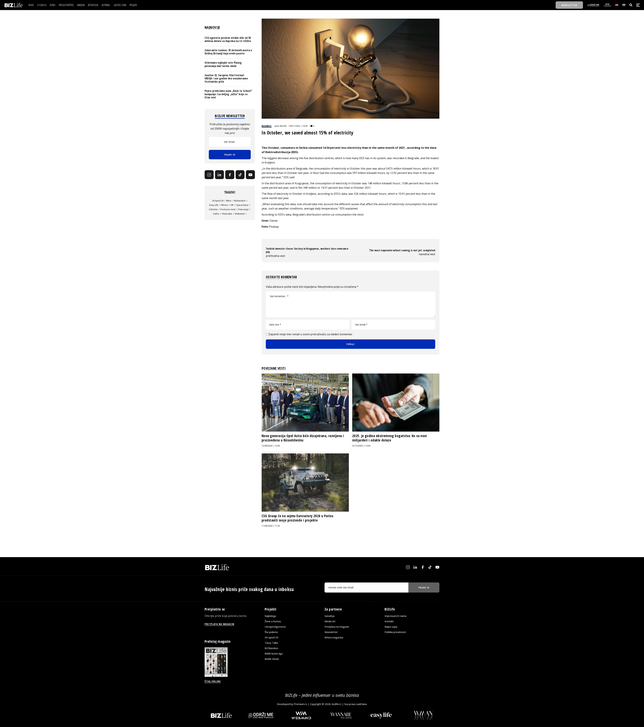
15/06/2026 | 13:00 (271, 445)
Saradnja (329, 616)
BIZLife (283, 126)
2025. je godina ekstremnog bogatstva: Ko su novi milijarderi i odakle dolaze (389, 437)
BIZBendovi (271, 648)
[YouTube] (250, 174)
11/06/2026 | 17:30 (271, 525)
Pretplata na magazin (337, 626)
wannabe (227, 213)
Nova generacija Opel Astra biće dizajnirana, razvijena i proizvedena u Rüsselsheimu (303, 437)
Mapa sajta (391, 626)
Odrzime (213, 209)
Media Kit (330, 621)
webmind (240, 213)
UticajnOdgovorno (275, 626)
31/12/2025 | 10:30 (361, 445)
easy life (213, 205)
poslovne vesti (227, 209)
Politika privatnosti (395, 632)
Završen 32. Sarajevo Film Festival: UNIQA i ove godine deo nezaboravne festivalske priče (226, 78)
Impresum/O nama (395, 616)
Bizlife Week (272, 659)
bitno (228, 200)
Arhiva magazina (334, 637)
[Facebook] (229, 174)
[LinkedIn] (219, 174)
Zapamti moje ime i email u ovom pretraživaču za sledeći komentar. (311, 334)
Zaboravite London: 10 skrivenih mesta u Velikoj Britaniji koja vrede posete (228, 51)
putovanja (243, 209)
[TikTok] (240, 174)
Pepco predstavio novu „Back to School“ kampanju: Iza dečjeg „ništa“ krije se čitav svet (228, 94)
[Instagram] (209, 174)
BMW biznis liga (274, 653)
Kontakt (389, 621)
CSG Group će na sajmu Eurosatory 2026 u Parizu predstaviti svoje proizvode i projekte (297, 518)
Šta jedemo (271, 632)
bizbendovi (240, 200)
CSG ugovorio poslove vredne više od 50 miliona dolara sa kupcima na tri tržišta (228, 39)
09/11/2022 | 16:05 (298, 126)
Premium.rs (300, 704)
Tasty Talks (271, 642)
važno (216, 213)
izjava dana (242, 205)
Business (267, 126)
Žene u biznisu (273, 621)
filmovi (224, 205)
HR (232, 205)
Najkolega (270, 616)
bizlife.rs (336, 704)
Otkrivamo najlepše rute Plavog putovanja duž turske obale (223, 64)
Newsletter (331, 632)
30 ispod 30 (218, 200)
